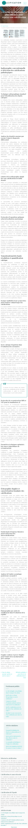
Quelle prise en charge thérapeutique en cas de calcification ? (12, 696)
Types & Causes (5, 26)
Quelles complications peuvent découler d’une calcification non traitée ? (13, 708)
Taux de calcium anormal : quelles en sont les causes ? (7, 674)
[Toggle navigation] (25, 3)
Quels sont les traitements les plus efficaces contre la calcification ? (13, 737)
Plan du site (14, 827)
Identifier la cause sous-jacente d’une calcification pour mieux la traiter (14, 714)
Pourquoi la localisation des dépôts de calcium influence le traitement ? (13, 731)
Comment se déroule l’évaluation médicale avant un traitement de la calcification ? (13, 702)
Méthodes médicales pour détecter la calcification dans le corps (21, 675)
